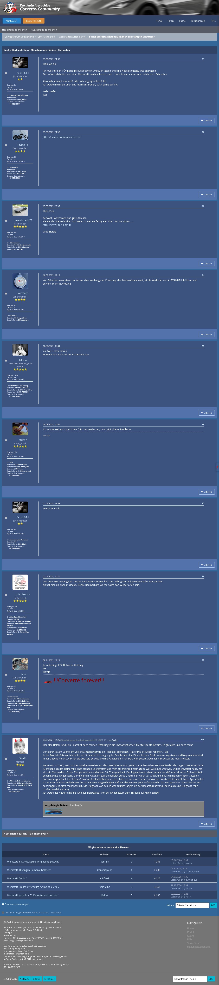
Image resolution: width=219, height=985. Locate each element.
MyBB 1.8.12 (20, 964)
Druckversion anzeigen (17, 904)
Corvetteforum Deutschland (19, 36)
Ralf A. (104, 895)
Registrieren (33, 20)
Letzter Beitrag (178, 863)
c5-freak (104, 878)
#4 (203, 275)
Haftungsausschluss (198, 946)
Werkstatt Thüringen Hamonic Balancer (29, 870)
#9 (203, 660)
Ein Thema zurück (16, 833)
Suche (182, 20)
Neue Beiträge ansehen (14, 29)
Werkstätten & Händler (71, 36)
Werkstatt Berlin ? (17, 878)
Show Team (193, 943)
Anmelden (11, 20)
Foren (171, 20)
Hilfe (213, 20)
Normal (24, 978)
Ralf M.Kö (104, 886)
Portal (159, 20)
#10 (202, 739)
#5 (203, 345)
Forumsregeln (198, 20)
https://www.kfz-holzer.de (57, 224)
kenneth (23, 293)
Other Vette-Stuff (46, 36)
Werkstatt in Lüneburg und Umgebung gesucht (33, 861)
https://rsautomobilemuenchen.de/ (62, 137)
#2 (203, 132)
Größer (49, 978)
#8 (203, 576)
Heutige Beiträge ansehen (43, 29)
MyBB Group (43, 964)
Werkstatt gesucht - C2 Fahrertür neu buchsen (32, 895)
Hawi (23, 674)
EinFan (189, 888)
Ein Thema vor (37, 833)
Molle (23, 360)
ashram (105, 861)
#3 (203, 206)
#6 (203, 424)
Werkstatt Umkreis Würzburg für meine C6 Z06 (33, 886)
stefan (23, 440)
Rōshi (6, 967)
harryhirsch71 (23, 220)
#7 (203, 503)
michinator (23, 594)
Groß (36, 978)
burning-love (191, 879)
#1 (203, 58)
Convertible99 (104, 870)
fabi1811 (23, 73)
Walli (23, 758)
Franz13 (22, 145)
